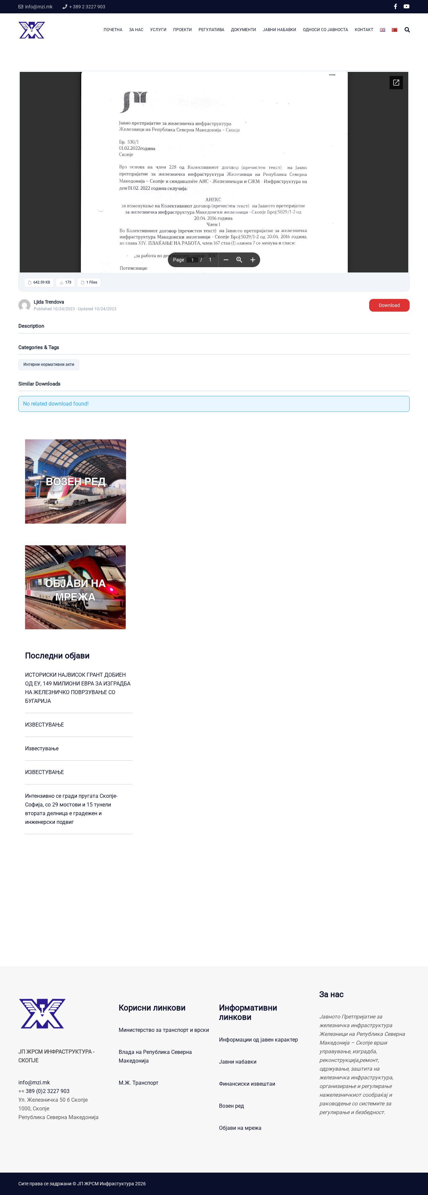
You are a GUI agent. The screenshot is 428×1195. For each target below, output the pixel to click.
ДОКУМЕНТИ (243, 29)
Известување (42, 748)
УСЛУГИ (158, 29)
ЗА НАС (136, 29)
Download (389, 305)
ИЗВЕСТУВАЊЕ (44, 725)
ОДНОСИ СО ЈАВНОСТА (325, 29)
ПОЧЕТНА (113, 29)
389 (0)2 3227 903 (48, 1091)
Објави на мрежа (240, 1128)
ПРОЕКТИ (182, 29)
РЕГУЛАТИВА (211, 29)
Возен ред (231, 1106)
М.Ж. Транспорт (138, 1083)
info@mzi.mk (34, 1082)
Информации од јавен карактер (258, 1040)
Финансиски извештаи (247, 1084)
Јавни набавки (237, 1062)
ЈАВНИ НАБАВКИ (279, 29)
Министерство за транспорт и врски (164, 1030)
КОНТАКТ (364, 29)
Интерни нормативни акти (48, 364)
